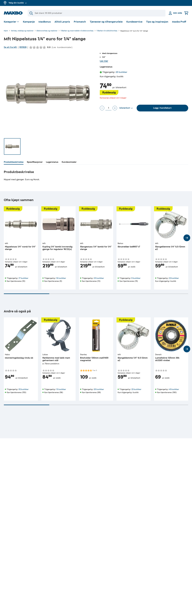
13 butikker (61, 389)
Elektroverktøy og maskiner (47, 31)
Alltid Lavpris (62, 22)
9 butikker (135, 278)
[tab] (13, 162)
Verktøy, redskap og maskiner (22, 31)
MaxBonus (45, 22)
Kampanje (29, 22)
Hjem (6, 31)
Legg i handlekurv (162, 107)
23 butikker (99, 278)
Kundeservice (134, 22)
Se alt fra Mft (10, 47)
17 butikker (23, 278)
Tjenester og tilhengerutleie (106, 22)
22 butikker (174, 278)
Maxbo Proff (179, 22)
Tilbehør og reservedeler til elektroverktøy (77, 31)
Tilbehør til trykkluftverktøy (107, 31)
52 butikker (24, 389)
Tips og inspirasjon (157, 22)
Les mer (104, 61)
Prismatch (80, 22)
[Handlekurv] (186, 13)
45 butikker (174, 389)
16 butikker (61, 278)
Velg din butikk (16, 2)
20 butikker (121, 72)
